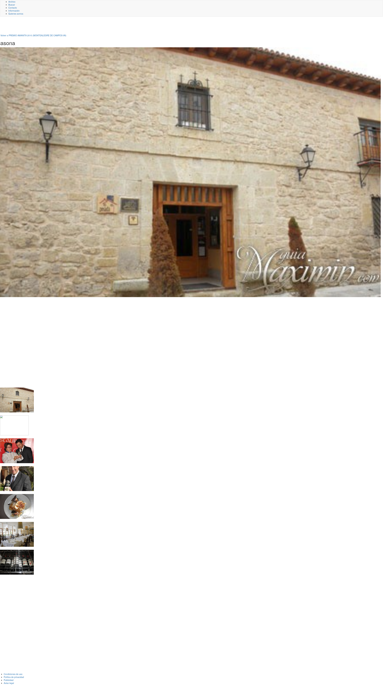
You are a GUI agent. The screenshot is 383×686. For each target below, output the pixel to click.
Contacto (12, 7)
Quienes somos (15, 13)
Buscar (11, 4)
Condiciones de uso (13, 674)
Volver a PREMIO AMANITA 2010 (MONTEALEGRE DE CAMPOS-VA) (33, 35)
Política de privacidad (14, 677)
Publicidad (8, 680)
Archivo (11, 1)
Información (14, 10)
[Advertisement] (73, 26)
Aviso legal (9, 683)
